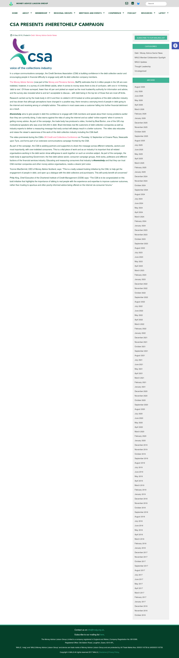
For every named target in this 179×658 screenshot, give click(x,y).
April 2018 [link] (139, 534)
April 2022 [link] (139, 319)
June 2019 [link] (139, 471)
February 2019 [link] (140, 489)
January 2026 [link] (140, 118)
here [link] (102, 634)
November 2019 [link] (141, 449)
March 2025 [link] (139, 163)
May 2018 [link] (139, 530)
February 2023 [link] (140, 274)
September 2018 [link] (141, 512)
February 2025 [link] (140, 167)
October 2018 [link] (140, 507)
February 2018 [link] (140, 543)
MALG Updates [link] (141, 62)
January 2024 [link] (140, 225)
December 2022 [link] (141, 283)
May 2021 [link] (139, 368)
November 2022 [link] (141, 288)
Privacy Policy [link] (113, 652)
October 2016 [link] (140, 615)
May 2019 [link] (139, 476)
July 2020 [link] (139, 413)
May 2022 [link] (139, 315)
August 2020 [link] (140, 409)
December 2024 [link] (141, 176)
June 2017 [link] (139, 579)
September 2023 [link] (141, 243)
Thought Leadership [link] (143, 66)
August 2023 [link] (140, 248)
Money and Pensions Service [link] (61, 82)
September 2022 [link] (141, 297)
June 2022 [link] (139, 310)
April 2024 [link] (139, 212)
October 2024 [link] (140, 185)
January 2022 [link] (140, 333)
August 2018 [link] (140, 516)
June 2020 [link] (139, 418)
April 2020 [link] (139, 427)
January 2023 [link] (140, 279)
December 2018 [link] (141, 498)
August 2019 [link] (140, 462)
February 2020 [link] (140, 436)
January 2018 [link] (140, 548)
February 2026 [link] (140, 113)
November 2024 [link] (141, 180)
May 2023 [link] (139, 261)
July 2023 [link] (139, 252)
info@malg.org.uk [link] (96, 629)
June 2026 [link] (139, 95)
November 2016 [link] (141, 610)
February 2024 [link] (140, 221)
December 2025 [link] (141, 122)
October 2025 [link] (140, 131)
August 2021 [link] (140, 355)
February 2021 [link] (140, 382)
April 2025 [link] (139, 158)
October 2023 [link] (140, 239)
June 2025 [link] (139, 149)
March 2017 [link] (139, 592)
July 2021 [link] (139, 360)
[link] (175, 45)
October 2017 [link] (140, 561)
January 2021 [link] (140, 386)
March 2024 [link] (139, 216)
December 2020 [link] (141, 391)
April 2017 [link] (139, 588)
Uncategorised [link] (140, 71)
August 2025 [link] (140, 140)
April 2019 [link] (139, 480)
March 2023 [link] (139, 270)
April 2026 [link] (139, 104)
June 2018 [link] (139, 525)
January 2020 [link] (140, 440)
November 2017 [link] (141, 556)
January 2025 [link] (140, 172)
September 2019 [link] (141, 458)
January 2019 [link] (140, 494)
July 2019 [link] (139, 467)
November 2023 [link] (141, 234)
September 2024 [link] (141, 189)
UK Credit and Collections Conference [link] (61, 137)
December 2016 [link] (141, 606)
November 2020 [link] (141, 395)
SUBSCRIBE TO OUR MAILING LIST (151, 38)
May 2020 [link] (139, 422)
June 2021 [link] (139, 364)
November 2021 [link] (141, 342)
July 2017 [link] (139, 574)
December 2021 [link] (141, 337)
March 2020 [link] (139, 431)
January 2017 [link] (140, 601)
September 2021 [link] (141, 351)
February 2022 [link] (140, 328)
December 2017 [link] (141, 552)
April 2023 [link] (139, 266)
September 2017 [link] (141, 565)
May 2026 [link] (139, 100)
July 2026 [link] (139, 91)
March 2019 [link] (139, 485)
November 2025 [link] (141, 127)
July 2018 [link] (139, 521)
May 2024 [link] (139, 207)
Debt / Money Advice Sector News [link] (44, 35)
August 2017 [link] (140, 570)
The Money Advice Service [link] (21, 82)
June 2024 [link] (139, 203)
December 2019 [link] (141, 445)
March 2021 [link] (139, 377)
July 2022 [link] (139, 306)
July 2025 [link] (139, 145)
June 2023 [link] (139, 257)
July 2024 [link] (139, 198)
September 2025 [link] (141, 136)
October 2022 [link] (140, 292)
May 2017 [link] (139, 583)
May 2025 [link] (139, 154)
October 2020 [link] (140, 400)
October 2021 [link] (140, 346)
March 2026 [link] (139, 109)
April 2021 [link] (139, 373)
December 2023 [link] (141, 230)
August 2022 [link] (140, 301)
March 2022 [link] (139, 324)
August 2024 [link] (140, 194)
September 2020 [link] (141, 404)
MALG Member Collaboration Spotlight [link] (150, 57)
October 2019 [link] (140, 454)
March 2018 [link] (139, 539)
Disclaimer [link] (103, 652)
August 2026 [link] (140, 86)
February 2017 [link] (140, 597)
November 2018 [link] (141, 503)
